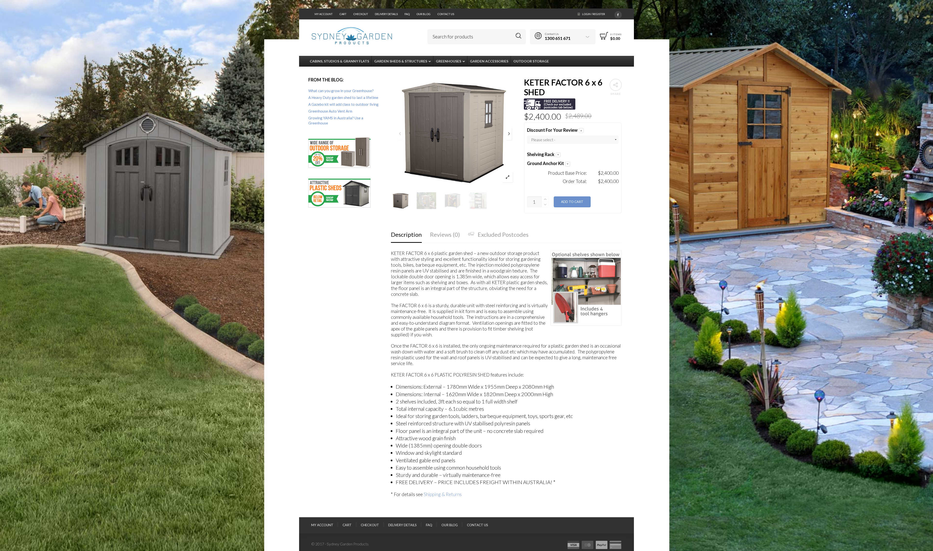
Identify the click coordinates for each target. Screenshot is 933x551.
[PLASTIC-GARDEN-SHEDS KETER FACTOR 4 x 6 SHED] (4, 275)
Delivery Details (386, 14)
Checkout (360, 14)
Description (406, 234)
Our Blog (423, 14)
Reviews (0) (445, 234)
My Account (324, 14)
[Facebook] (618, 14)
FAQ (407, 14)
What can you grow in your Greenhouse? (341, 90)
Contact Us (445, 14)
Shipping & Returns (443, 494)
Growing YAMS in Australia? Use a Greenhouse (335, 120)
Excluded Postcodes (503, 234)
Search (518, 36)
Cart (342, 14)
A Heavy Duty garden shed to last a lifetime (343, 97)
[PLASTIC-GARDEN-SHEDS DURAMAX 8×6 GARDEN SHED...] (928, 275)
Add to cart (572, 202)
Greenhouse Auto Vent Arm (330, 111)
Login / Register (593, 14)
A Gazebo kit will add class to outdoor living (343, 104)
